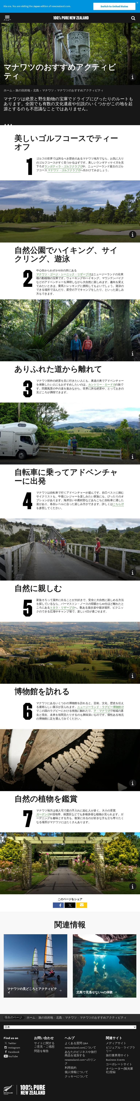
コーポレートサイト (119, 1064)
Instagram (14, 1047)
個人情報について (76, 1072)
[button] (7, 18)
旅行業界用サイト (117, 1055)
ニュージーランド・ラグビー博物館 (100, 707)
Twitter (12, 1043)
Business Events (115, 1059)
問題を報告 (41, 1051)
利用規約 (70, 1067)
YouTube (13, 1056)
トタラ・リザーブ (62, 607)
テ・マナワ (102, 710)
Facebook (13, 1052)
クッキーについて (76, 1076)
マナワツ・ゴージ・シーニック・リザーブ (63, 274)
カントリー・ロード (102, 384)
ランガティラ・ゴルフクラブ (63, 166)
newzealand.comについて (80, 1047)
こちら (118, 504)
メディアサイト (116, 1043)
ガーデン (43, 814)
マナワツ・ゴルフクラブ (64, 170)
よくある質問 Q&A (76, 1043)
